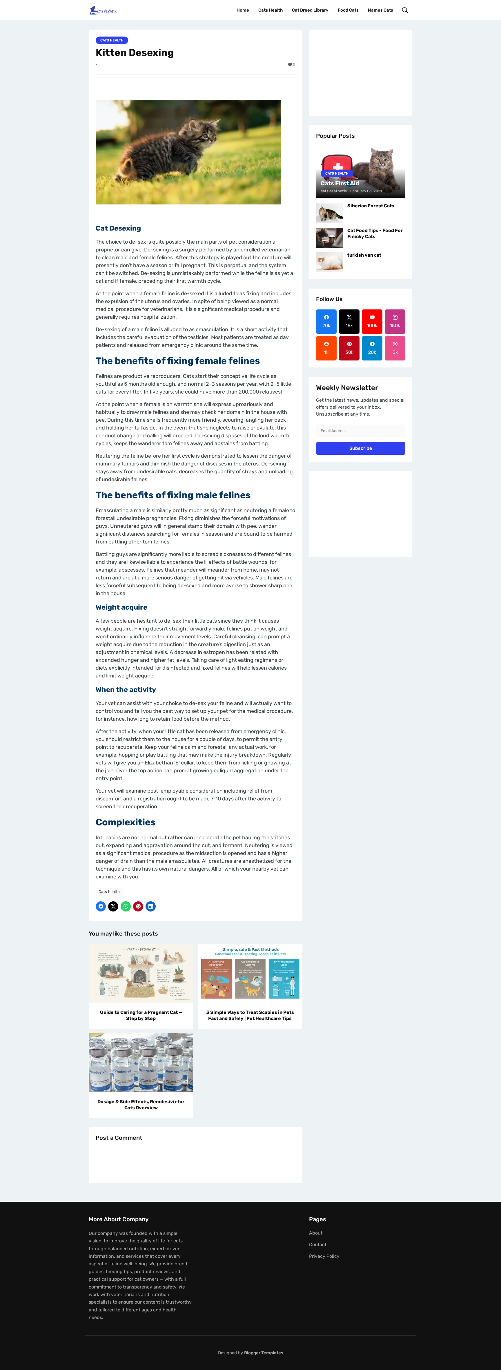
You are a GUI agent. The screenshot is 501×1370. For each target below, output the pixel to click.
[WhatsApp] (126, 906)
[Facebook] (101, 906)
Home (243, 10)
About (315, 1233)
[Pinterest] (138, 906)
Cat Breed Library (310, 10)
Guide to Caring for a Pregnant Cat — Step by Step (141, 1015)
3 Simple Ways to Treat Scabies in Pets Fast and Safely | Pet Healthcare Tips (250, 1015)
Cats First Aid (340, 183)
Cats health (270, 10)
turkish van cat (364, 255)
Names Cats (380, 10)
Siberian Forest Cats (370, 206)
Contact (317, 1244)
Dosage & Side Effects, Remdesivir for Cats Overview (140, 1104)
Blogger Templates (263, 1352)
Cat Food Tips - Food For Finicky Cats (375, 233)
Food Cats (348, 10)
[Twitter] (113, 906)
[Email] (151, 906)
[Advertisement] (360, 73)
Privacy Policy (324, 1256)
